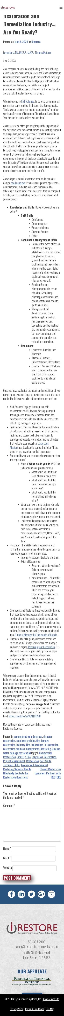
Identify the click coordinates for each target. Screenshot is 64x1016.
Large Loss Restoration (44, 757)
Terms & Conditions (34, 1009)
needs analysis (18, 183)
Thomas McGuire (43, 53)
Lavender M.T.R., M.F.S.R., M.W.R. (18, 53)
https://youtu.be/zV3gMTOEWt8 (25, 716)
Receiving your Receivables (41, 647)
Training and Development (34, 765)
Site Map (50, 1009)
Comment (9, 806)
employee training (25, 741)
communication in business (28, 737)
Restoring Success (50, 749)
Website (7, 868)
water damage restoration (17, 753)
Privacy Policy (16, 1009)
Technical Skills (11, 765)
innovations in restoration (44, 745)
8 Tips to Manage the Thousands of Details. (36, 635)
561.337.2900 (36, 941)
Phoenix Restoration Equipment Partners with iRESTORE (48, 773)
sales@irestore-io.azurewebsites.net (37, 946)
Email (7, 858)
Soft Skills (45, 761)
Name (7, 849)
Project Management (14, 761)
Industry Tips (23, 745)
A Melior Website (51, 999)
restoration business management (21, 749)
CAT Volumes (27, 101)
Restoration (32, 761)
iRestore (35, 42)
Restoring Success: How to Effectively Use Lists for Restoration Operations (17, 773)
